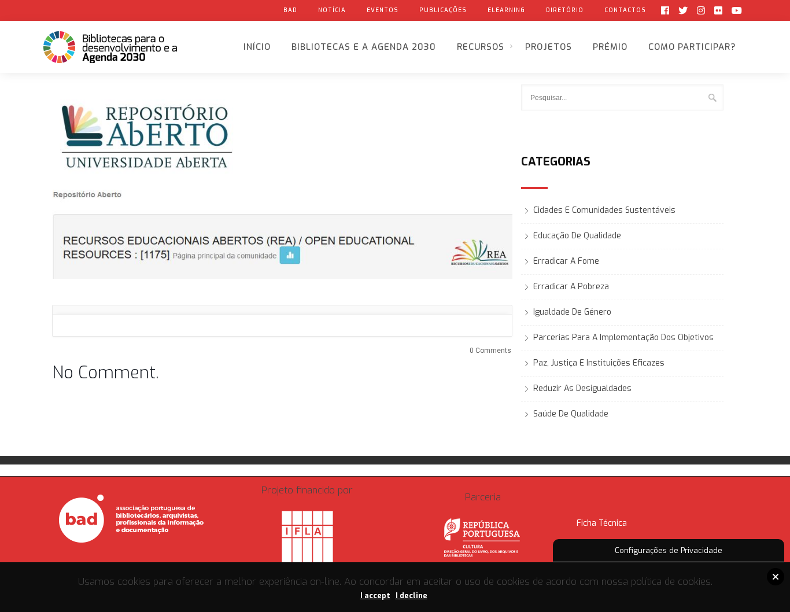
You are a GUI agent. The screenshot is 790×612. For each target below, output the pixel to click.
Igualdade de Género (572, 312)
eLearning (506, 10)
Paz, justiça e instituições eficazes (599, 362)
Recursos (480, 47)
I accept (375, 595)
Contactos (625, 10)
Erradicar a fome (566, 261)
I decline (411, 595)
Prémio (610, 47)
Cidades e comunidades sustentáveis (604, 210)
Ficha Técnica (602, 523)
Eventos (382, 10)
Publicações (443, 10)
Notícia (332, 10)
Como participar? (692, 47)
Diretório (565, 10)
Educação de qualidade (577, 235)
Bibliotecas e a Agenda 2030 (363, 47)
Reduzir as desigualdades (582, 388)
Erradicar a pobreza (571, 286)
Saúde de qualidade (570, 413)
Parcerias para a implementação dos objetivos (623, 337)
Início (257, 47)
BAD (290, 10)
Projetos (548, 47)
